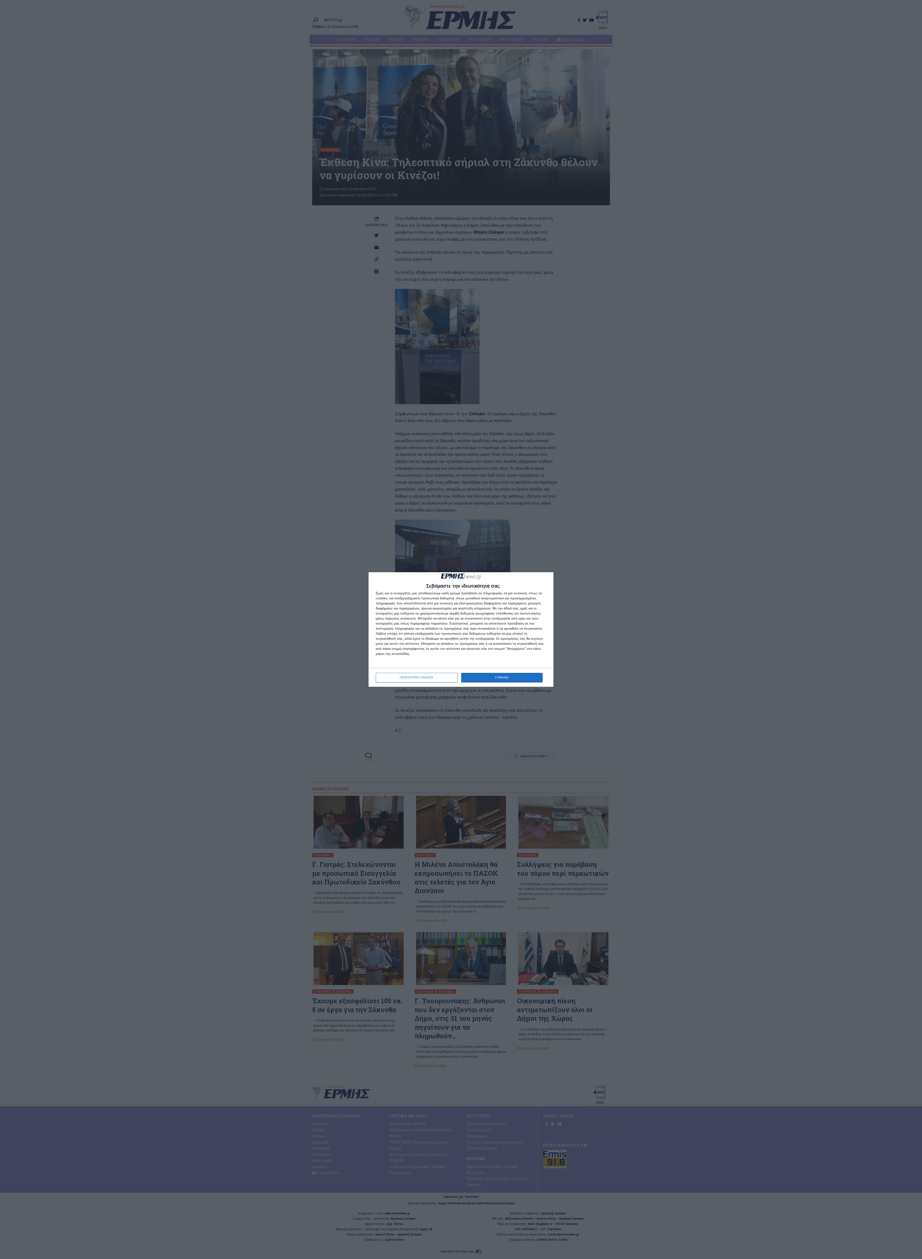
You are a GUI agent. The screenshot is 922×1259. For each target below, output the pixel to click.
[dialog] (461, 629)
